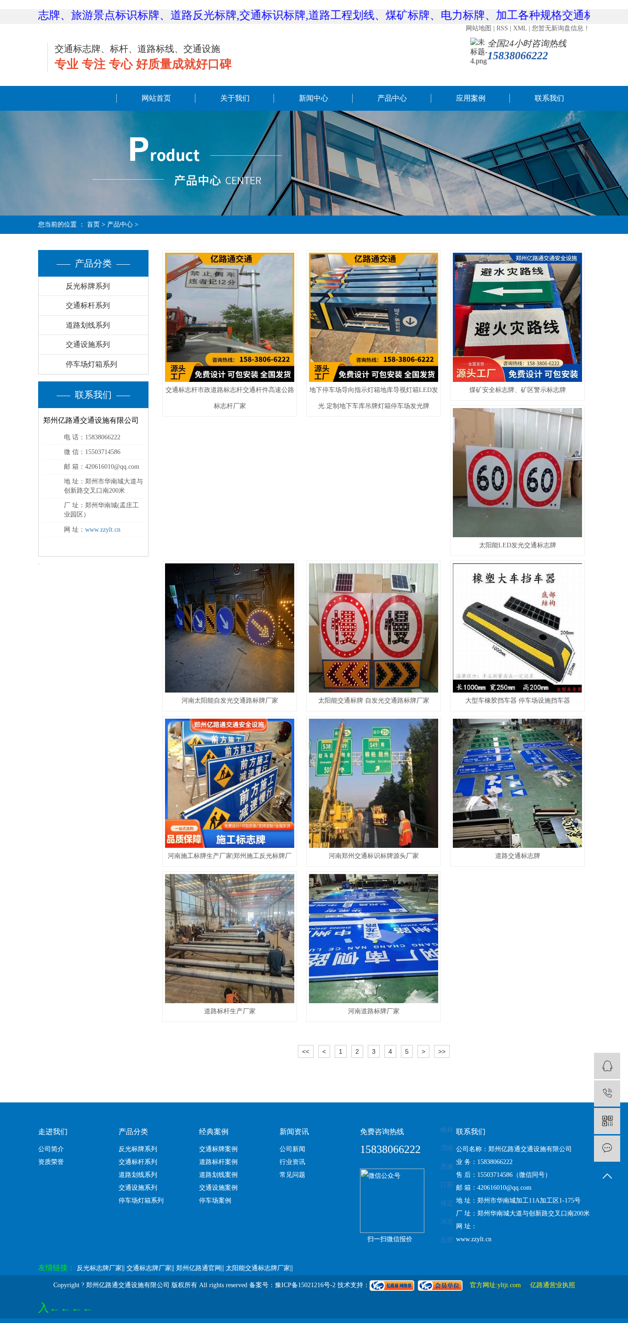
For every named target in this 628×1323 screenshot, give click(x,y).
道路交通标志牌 (517, 855)
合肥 (446, 1240)
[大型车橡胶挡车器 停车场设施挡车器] (517, 628)
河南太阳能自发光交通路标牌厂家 (230, 700)
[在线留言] (607, 1149)
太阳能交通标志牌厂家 (258, 1268)
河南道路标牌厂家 (374, 1011)
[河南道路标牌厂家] (373, 938)
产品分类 (133, 1132)
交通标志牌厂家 (148, 1268)
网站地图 (478, 28)
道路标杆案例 (218, 1161)
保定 (446, 1203)
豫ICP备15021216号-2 (305, 1285)
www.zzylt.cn (102, 529)
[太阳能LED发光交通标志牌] (517, 472)
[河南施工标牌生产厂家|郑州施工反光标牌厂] (229, 783)
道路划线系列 (88, 325)
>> (441, 1051)
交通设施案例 (218, 1187)
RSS (502, 28)
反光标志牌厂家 (99, 1268)
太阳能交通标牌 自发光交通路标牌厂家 (373, 700)
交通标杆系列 (88, 305)
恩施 (446, 1166)
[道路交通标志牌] (517, 783)
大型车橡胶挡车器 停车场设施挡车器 (517, 700)
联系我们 (549, 98)
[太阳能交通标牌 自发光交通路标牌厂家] (373, 628)
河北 (446, 1221)
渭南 (446, 1148)
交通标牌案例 (218, 1149)
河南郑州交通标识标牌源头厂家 (374, 855)
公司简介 (51, 1149)
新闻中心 (313, 98)
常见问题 (292, 1174)
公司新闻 (292, 1149)
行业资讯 (292, 1161)
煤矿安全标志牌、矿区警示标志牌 (517, 389)
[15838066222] (607, 1093)
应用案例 (470, 98)
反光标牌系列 (88, 286)
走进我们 (53, 1132)
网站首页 (156, 98)
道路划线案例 (218, 1174)
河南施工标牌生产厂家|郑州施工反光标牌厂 (229, 855)
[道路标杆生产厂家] (229, 938)
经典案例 (213, 1132)
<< (305, 1051)
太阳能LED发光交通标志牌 (517, 545)
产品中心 (392, 98)
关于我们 (235, 98)
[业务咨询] (607, 1066)
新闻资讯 (294, 1132)
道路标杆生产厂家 (230, 1011)
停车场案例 (215, 1200)
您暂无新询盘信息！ (561, 28)
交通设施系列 (88, 344)
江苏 (446, 1184)
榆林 (446, 1129)
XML (520, 28)
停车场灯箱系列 (91, 364)
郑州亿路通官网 (198, 1268)
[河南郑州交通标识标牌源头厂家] (373, 783)
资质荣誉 (51, 1161)
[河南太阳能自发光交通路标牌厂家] (229, 628)
